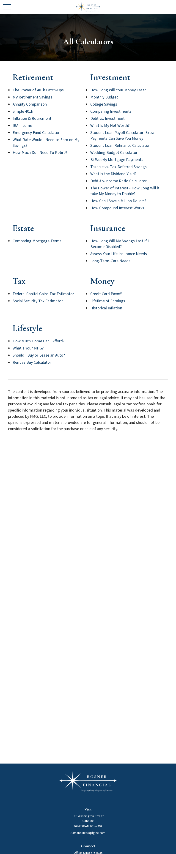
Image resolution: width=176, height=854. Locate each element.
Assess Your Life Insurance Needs (118, 254)
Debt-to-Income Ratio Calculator (118, 181)
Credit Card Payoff (105, 294)
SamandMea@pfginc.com (88, 833)
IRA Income (22, 125)
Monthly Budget (104, 97)
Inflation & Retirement (32, 118)
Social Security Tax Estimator (38, 301)
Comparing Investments (111, 111)
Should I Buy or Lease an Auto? (39, 355)
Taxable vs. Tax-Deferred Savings (118, 167)
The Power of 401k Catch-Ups (38, 90)
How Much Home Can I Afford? (38, 341)
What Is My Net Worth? (109, 125)
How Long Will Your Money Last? (118, 90)
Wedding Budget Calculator (114, 153)
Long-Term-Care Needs (110, 261)
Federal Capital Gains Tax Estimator (43, 294)
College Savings (103, 104)
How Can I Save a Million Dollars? (118, 201)
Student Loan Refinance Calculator (120, 145)
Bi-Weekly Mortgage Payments (116, 160)
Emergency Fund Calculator (36, 133)
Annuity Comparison (30, 104)
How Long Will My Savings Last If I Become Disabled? (119, 244)
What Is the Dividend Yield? (113, 174)
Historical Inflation (106, 308)
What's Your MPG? (28, 348)
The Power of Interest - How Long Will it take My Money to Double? (125, 191)
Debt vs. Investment (107, 118)
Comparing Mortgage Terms (37, 241)
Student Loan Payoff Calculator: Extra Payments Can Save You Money (122, 135)
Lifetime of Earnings (107, 301)
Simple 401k (23, 111)
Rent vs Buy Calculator (32, 362)
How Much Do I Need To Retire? (40, 153)
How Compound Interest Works (117, 208)
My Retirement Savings (32, 97)
